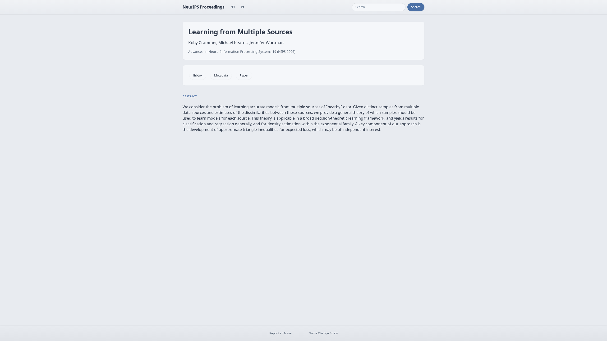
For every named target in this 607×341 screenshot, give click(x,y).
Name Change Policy (323, 333)
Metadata (221, 75)
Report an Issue (280, 333)
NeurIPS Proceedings (203, 7)
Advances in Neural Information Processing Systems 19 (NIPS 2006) (241, 51)
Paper (244, 75)
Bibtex (197, 75)
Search (416, 7)
